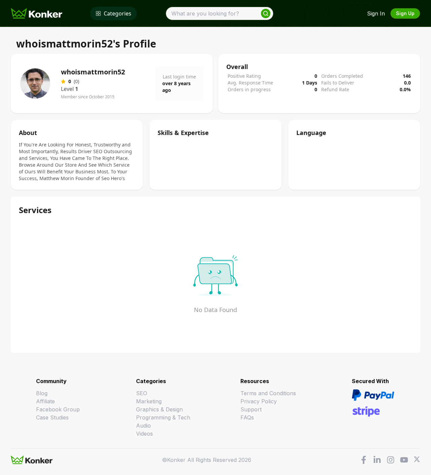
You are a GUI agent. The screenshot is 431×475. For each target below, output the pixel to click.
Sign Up (405, 13)
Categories (117, 13)
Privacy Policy (258, 401)
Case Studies (52, 417)
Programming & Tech (163, 417)
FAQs (247, 417)
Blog (41, 393)
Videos (144, 433)
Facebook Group (58, 409)
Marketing (149, 401)
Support (251, 409)
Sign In (376, 13)
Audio (143, 425)
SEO (141, 393)
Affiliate (45, 401)
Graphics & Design (159, 409)
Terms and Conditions (268, 393)
